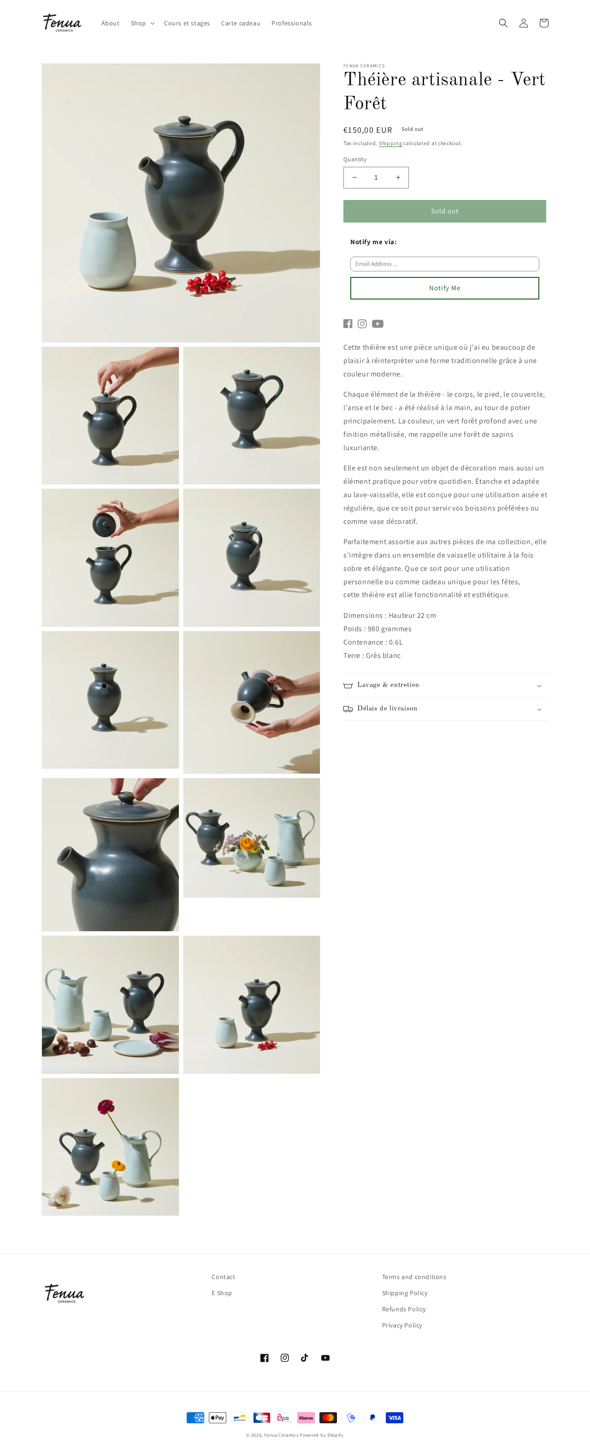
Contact (223, 1277)
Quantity (354, 159)
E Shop (222, 1293)
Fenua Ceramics (281, 1435)
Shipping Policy (405, 1293)
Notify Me (444, 287)
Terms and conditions (414, 1277)
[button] (142, 23)
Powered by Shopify (322, 1435)
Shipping (390, 143)
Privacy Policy (402, 1325)
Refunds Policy (404, 1309)
